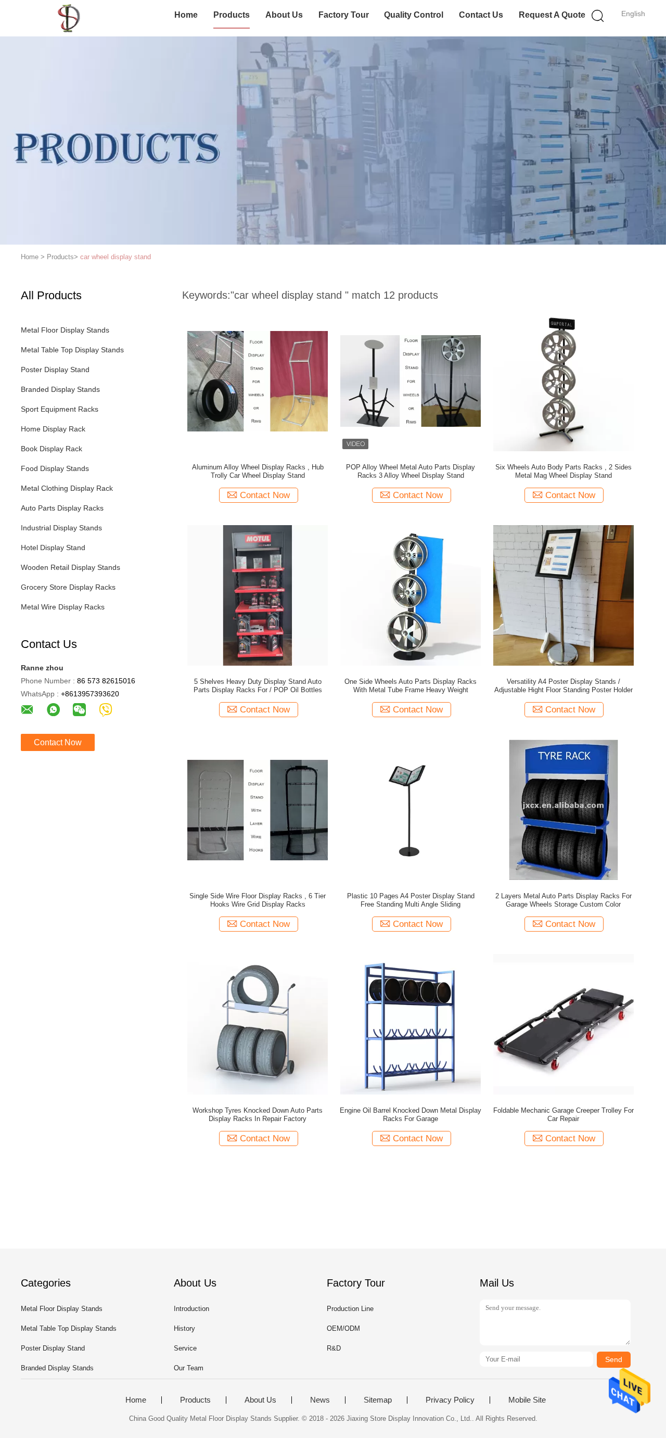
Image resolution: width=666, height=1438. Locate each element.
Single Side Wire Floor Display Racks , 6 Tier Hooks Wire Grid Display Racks (257, 900)
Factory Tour (343, 14)
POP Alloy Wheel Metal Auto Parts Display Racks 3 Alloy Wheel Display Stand (410, 471)
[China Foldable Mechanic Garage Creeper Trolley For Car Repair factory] (563, 1024)
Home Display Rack (53, 429)
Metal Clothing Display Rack (67, 488)
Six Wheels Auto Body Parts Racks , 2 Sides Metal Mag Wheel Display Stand (563, 471)
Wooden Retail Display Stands (70, 567)
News (320, 1400)
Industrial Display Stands (61, 528)
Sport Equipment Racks (59, 409)
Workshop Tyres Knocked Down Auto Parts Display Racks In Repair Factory (258, 1114)
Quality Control (413, 14)
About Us (284, 14)
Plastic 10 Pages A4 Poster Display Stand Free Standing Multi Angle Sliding (411, 900)
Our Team (188, 1368)
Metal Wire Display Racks (63, 607)
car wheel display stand (115, 257)
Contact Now (58, 742)
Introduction (191, 1309)
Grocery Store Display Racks (68, 587)
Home (186, 14)
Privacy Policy (450, 1400)
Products (231, 14)
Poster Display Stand (55, 369)
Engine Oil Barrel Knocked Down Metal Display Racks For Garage (410, 1114)
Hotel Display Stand (53, 547)
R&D (334, 1348)
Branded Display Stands (60, 389)
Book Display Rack (51, 448)
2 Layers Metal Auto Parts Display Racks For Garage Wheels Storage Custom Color (563, 900)
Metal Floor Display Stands (65, 330)
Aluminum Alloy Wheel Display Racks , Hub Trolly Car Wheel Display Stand (258, 471)
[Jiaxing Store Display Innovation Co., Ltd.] (71, 18)
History (184, 1328)
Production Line (350, 1309)
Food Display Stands (55, 468)
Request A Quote (552, 14)
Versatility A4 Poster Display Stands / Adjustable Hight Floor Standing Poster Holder (563, 686)
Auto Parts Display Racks (62, 508)
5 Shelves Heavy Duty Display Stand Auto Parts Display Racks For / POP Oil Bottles (258, 686)
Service (185, 1348)
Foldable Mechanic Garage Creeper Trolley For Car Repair (563, 1114)
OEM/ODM (343, 1328)
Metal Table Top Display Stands (72, 350)
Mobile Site (527, 1400)
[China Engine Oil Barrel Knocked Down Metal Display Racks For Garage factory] (410, 1024)
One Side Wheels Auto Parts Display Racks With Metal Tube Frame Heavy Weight (410, 686)
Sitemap (378, 1400)
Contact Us (481, 14)
